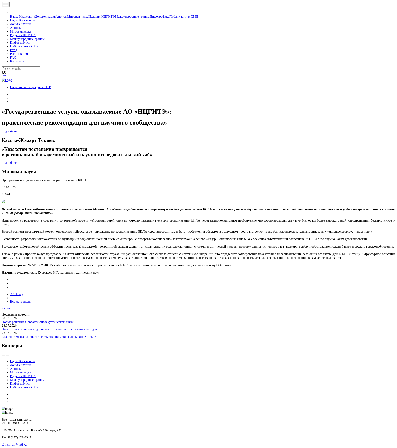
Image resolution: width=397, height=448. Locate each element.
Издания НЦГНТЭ (101, 16)
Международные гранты (132, 16)
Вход (13, 50)
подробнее (9, 131)
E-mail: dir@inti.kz (14, 444)
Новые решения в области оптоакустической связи (38, 322)
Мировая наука (77, 16)
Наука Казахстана (22, 16)
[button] (12, 12)
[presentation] (3, 355)
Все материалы (20, 301)
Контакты (17, 61)
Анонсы (61, 16)
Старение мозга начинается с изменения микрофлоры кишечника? (49, 336)
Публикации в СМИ (183, 16)
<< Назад (16, 294)
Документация (45, 16)
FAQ (13, 57)
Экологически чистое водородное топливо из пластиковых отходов (49, 329)
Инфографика (159, 16)
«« (3, 308)
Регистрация (19, 53)
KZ (4, 76)
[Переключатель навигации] (6, 4)
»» (9, 308)
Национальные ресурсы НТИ (30, 87)
